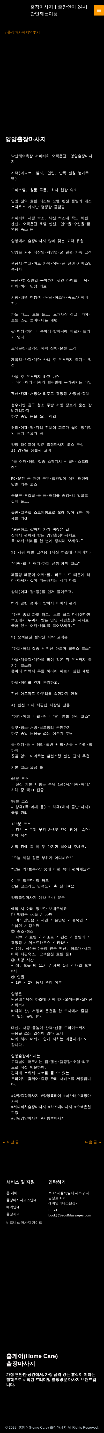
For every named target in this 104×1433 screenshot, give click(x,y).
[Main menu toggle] (99, 10)
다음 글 (93, 1142)
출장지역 (13, 1214)
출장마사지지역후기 (23, 32)
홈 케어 (11, 1193)
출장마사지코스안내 (21, 1200)
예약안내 (13, 1207)
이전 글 (10, 1142)
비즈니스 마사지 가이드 (24, 1222)
